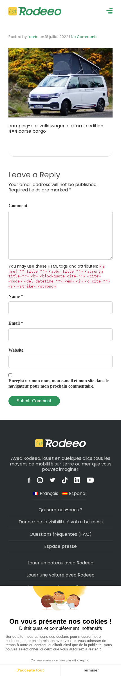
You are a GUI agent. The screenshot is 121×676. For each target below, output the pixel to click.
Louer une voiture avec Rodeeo (60, 575)
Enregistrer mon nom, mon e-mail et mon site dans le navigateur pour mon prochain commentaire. (58, 383)
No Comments (84, 36)
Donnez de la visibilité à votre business (61, 522)
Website (15, 350)
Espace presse (60, 546)
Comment (17, 205)
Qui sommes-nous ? (60, 510)
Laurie (33, 36)
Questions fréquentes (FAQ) (61, 534)
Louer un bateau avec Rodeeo (60, 563)
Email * (15, 323)
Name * (15, 296)
